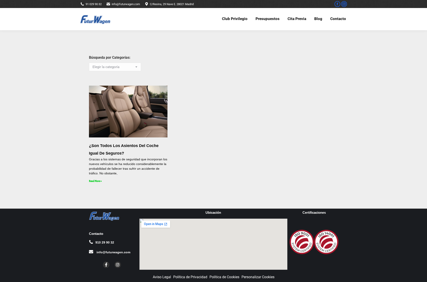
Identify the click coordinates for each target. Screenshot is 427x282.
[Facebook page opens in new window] (337, 4)
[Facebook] (106, 265)
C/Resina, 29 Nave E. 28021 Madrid (172, 4)
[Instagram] (118, 265)
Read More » (95, 181)
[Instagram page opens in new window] (344, 4)
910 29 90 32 (104, 242)
